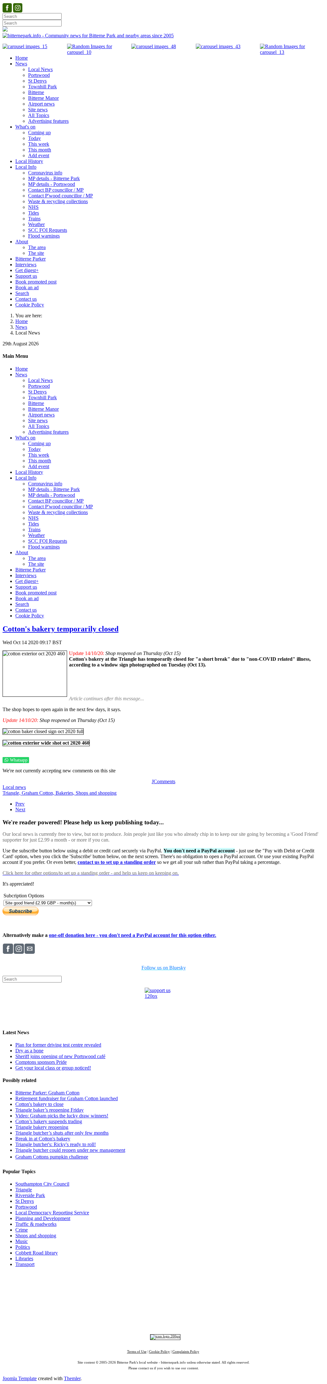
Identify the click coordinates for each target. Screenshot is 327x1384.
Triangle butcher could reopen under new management (70, 1150)
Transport (24, 1264)
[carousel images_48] (153, 46)
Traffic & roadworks (36, 1224)
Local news (14, 787)
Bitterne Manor (164, 1298)
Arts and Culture (142, 1309)
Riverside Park (30, 1195)
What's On (261, 1286)
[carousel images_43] (218, 46)
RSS (224, 1319)
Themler (72, 1378)
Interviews (176, 1309)
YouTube (206, 1319)
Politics (22, 1247)
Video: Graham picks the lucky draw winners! (61, 1115)
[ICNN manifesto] (163, 1336)
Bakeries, (66, 793)
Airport (191, 1309)
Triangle (23, 1189)
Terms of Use (137, 1351)
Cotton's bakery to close (39, 1104)
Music (21, 1241)
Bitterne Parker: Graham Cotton (47, 1092)
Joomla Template (20, 1378)
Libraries (24, 1258)
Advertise (83, 1286)
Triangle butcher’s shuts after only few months (62, 1133)
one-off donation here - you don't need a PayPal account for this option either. (132, 935)
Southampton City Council (42, 1184)
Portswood (26, 1207)
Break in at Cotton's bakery (42, 1138)
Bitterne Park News (168, 1286)
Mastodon (183, 1319)
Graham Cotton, (39, 793)
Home (21, 321)
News (21, 327)
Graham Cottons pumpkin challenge (51, 1156)
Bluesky (161, 1319)
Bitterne (183, 1298)
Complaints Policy (185, 1351)
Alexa (238, 1319)
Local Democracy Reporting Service (52, 1212)
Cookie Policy (159, 1351)
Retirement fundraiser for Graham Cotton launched (66, 1098)
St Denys (24, 1201)
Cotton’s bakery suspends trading (48, 1121)
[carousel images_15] (25, 46)
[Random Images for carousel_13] (292, 52)
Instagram (140, 1319)
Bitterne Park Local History (219, 1286)
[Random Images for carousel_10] (99, 52)
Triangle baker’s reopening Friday (49, 1110)
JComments (163, 781)
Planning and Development (42, 1218)
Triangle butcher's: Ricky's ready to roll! (55, 1144)
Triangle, (12, 793)
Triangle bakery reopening (41, 1127)
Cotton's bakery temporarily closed (60, 629)
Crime (21, 1230)
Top (163, 1275)
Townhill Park (139, 1298)
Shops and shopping (96, 793)
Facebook (116, 1319)
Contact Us (134, 1286)
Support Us (107, 1286)
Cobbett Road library (36, 1252)
